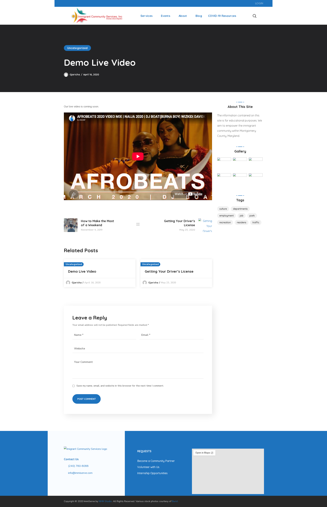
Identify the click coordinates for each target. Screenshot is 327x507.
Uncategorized (77, 48)
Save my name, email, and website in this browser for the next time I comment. (120, 385)
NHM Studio (105, 501)
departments (240, 208)
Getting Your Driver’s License (169, 271)
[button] (254, 16)
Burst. (175, 501)
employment (226, 215)
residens (241, 222)
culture (223, 208)
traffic (255, 222)
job (241, 215)
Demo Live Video (82, 271)
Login (259, 3)
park (252, 215)
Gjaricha (75, 74)
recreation (225, 222)
